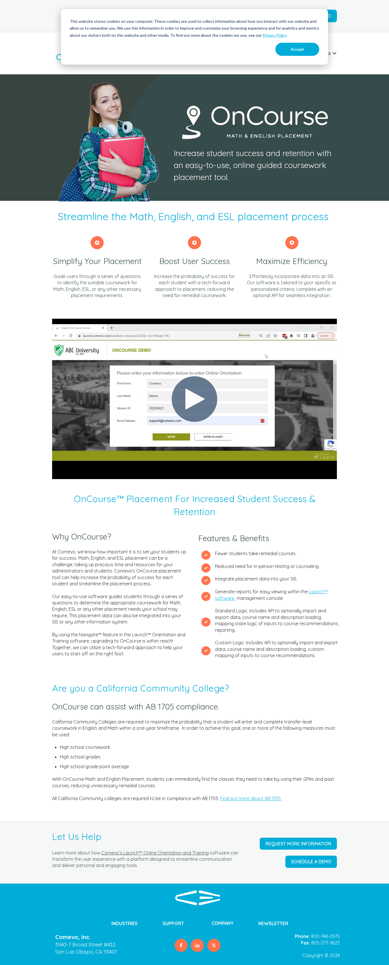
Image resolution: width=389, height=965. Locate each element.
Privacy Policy (274, 35)
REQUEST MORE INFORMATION (298, 844)
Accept (297, 49)
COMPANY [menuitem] (223, 923)
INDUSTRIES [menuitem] (124, 923)
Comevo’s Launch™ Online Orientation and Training (155, 853)
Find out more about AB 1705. (251, 798)
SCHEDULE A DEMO (311, 861)
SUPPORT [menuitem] (173, 923)
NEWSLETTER (273, 923)
